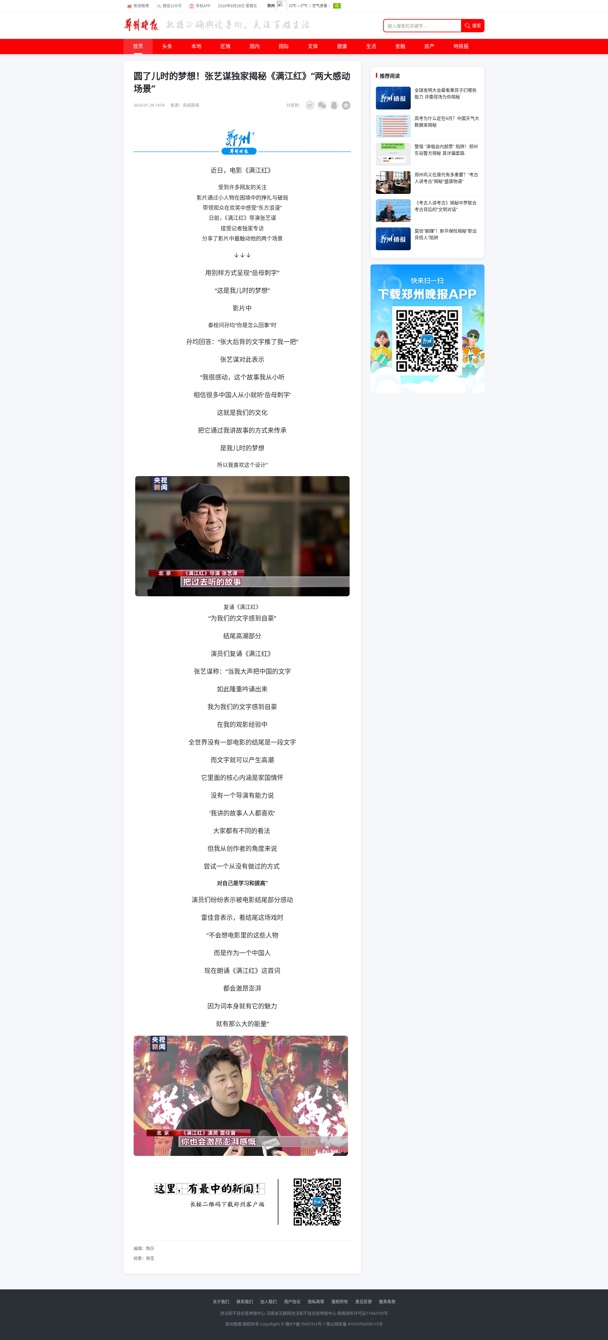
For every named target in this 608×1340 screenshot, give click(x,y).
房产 (429, 46)
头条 (167, 46)
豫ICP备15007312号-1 (305, 1324)
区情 (225, 46)
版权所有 (340, 1301)
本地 (196, 46)
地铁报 (461, 46)
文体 (313, 46)
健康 (342, 46)
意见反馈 (363, 1301)
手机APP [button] (203, 6)
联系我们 (245, 1301)
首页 (138, 46)
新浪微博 (141, 6)
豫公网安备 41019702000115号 (354, 1324)
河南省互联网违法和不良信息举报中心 (301, 1313)
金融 (400, 46)
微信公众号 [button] (172, 6)
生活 (371, 46)
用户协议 (292, 1301)
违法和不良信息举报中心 (242, 1313)
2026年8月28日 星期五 (237, 6)
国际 (284, 46)
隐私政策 (316, 1301)
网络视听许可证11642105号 (362, 1313)
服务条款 (387, 1301)
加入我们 (268, 1301)
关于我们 (221, 1301)
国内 (255, 46)
